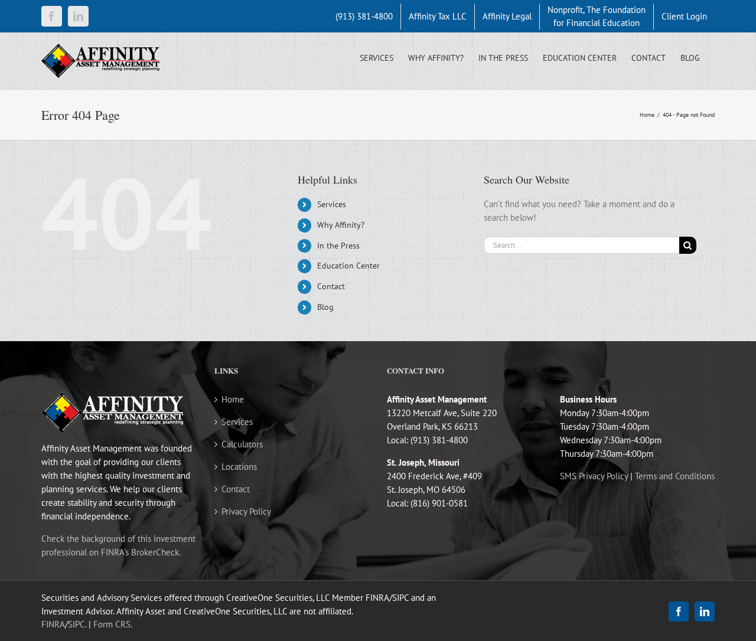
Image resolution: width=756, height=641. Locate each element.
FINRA (53, 624)
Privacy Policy (246, 511)
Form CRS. (112, 624)
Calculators (242, 444)
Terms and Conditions (675, 476)
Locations (239, 466)
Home (232, 399)
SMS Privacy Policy (594, 476)
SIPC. (77, 624)
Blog (325, 307)
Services (331, 204)
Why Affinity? (340, 225)
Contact (331, 286)
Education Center (348, 265)
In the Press (338, 245)
